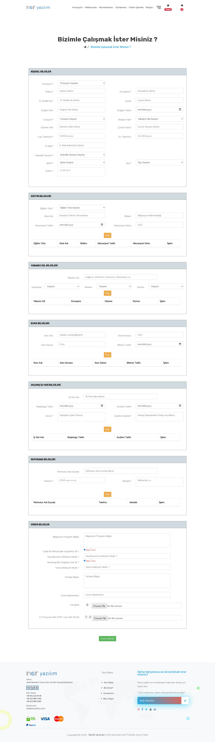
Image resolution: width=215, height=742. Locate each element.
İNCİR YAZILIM (96, 734)
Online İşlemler (136, 7)
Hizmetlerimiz (106, 7)
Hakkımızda (91, 7)
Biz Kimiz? (108, 688)
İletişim (149, 7)
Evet (93, 550)
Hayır (88, 550)
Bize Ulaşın (108, 698)
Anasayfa (77, 7)
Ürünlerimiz (121, 7)
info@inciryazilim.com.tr (35, 709)
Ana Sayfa (108, 682)
